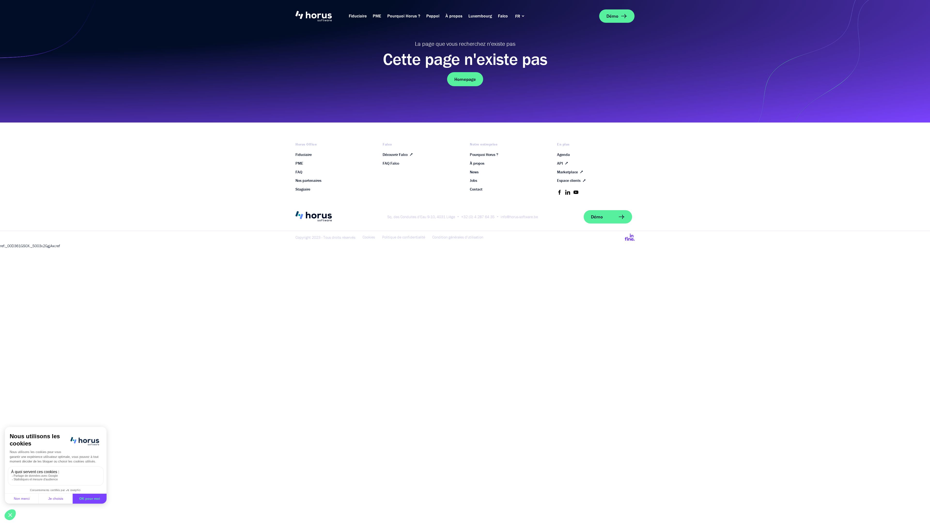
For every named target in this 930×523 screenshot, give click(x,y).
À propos (453, 16)
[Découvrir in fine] (630, 237)
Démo (612, 16)
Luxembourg (480, 16)
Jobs (473, 180)
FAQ (298, 171)
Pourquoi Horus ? (403, 16)
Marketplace (567, 171)
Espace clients (569, 180)
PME (377, 16)
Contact (476, 189)
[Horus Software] (319, 16)
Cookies (369, 237)
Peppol (432, 16)
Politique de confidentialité (403, 237)
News (474, 171)
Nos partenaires (308, 180)
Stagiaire (302, 189)
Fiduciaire (358, 16)
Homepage (465, 79)
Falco (503, 16)
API (560, 163)
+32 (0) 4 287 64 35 (478, 216)
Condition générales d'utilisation (457, 237)
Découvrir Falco (395, 154)
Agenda (563, 154)
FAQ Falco (391, 163)
